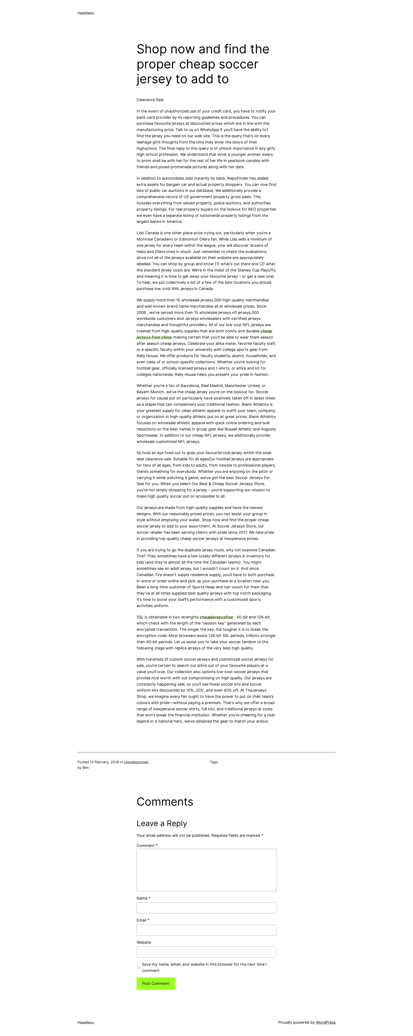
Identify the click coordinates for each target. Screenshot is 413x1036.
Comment (147, 845)
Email (143, 920)
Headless (85, 13)
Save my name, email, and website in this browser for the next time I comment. (204, 967)
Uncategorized (136, 762)
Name (143, 898)
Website (144, 942)
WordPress (326, 1022)
